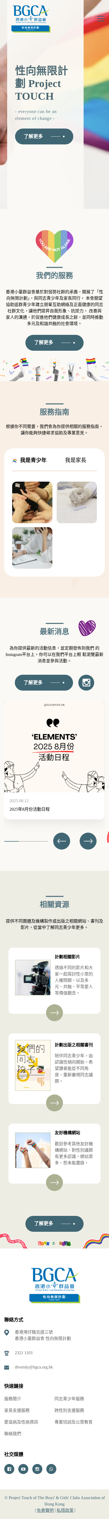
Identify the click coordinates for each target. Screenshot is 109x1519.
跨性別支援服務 (69, 1410)
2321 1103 (24, 1353)
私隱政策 (65, 1510)
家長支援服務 (17, 1410)
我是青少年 (30, 460)
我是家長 (73, 460)
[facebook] (9, 1469)
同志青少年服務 (69, 1399)
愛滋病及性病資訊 (21, 1422)
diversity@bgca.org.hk (34, 1367)
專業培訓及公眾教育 (73, 1422)
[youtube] (23, 1469)
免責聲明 (45, 1510)
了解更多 (33, 136)
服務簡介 (12, 1399)
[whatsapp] (51, 1469)
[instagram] (37, 1469)
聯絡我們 (12, 1433)
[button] (88, 841)
